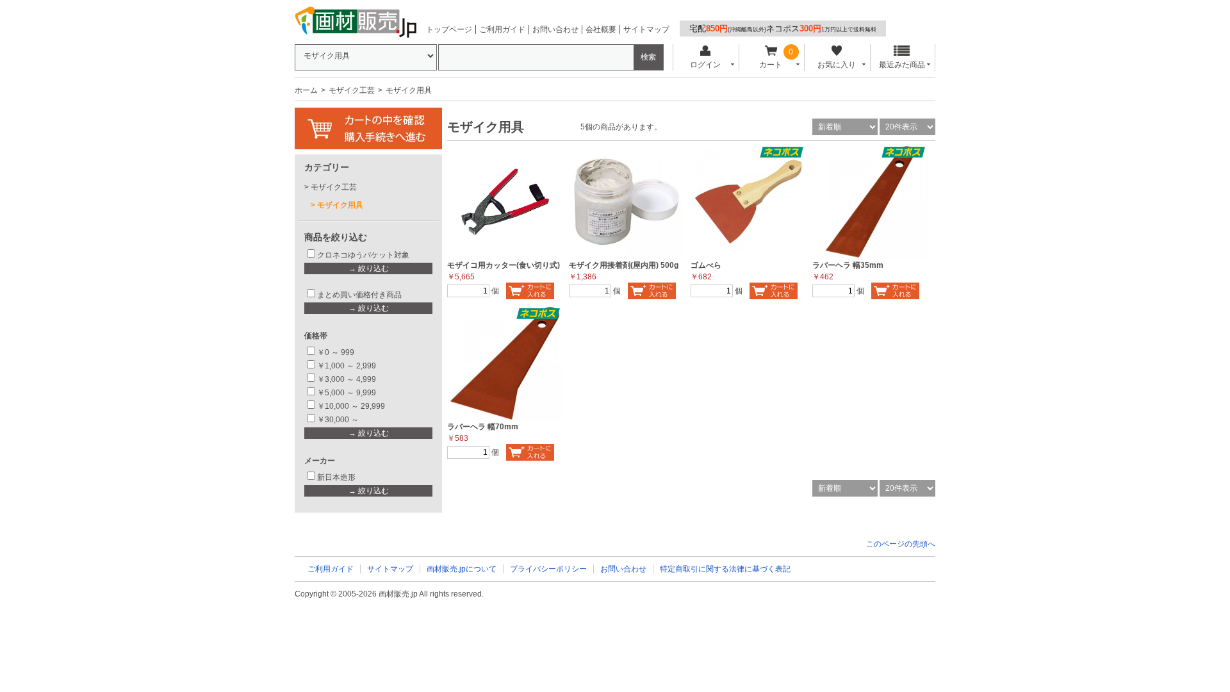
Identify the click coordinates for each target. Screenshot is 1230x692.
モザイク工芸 (352, 90)
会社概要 (601, 29)
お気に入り (836, 64)
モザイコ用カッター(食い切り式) (503, 265)
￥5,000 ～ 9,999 (346, 392)
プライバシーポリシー (548, 568)
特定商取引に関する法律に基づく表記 (725, 568)
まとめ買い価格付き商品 (359, 294)
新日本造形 (336, 477)
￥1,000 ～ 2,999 (346, 365)
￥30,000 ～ (339, 419)
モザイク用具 (340, 205)
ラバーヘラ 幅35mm (847, 265)
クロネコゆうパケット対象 (363, 255)
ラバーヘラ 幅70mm (482, 426)
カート (770, 64)
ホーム (306, 90)
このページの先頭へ (900, 544)
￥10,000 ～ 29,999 (351, 406)
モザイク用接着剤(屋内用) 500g (623, 265)
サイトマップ (646, 29)
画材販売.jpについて (461, 568)
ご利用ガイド (502, 29)
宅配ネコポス (782, 28)
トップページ (449, 29)
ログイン (705, 64)
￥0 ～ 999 (335, 352)
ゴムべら (706, 265)
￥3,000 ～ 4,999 (346, 379)
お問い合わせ (555, 29)
